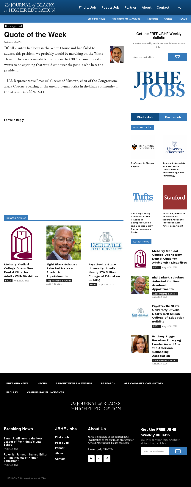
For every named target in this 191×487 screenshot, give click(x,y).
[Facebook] (107, 458)
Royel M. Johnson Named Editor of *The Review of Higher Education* (26, 457)
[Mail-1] (99, 458)
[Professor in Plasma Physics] (143, 147)
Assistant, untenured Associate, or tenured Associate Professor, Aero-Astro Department (174, 219)
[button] (179, 7)
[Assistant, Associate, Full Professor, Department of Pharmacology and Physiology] (175, 147)
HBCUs (8, 280)
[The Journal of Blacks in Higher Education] (29, 7)
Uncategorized (13, 26)
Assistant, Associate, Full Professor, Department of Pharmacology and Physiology (174, 169)
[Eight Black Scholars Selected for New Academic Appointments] (63, 243)
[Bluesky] (91, 458)
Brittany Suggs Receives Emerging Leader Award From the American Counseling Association (167, 346)
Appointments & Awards (59, 280)
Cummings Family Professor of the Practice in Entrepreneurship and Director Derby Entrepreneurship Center (142, 223)
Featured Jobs (142, 127)
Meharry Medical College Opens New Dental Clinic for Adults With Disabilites (21, 270)
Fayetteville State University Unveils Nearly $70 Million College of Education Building (104, 272)
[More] (100, 106)
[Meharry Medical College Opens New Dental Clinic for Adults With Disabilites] (21, 243)
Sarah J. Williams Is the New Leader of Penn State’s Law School (23, 441)
